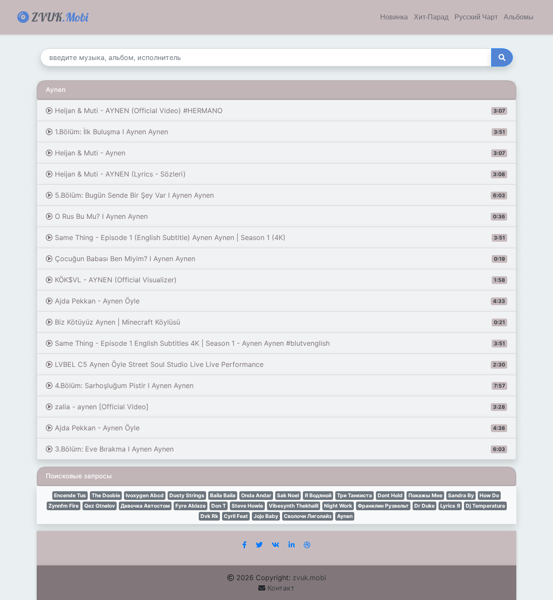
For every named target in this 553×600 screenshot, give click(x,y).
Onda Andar (256, 495)
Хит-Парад (431, 17)
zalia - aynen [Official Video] (279, 406)
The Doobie (106, 495)
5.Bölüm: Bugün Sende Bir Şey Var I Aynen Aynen (279, 195)
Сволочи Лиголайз (307, 516)
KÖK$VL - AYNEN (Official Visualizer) (279, 279)
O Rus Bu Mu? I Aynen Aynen (279, 216)
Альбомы (519, 17)
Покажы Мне (425, 495)
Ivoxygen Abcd (145, 495)
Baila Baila (222, 495)
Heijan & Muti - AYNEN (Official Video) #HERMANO (279, 110)
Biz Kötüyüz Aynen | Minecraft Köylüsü (279, 322)
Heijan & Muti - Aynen (279, 152)
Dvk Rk (209, 516)
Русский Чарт (476, 17)
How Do (489, 495)
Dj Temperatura (485, 505)
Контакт (281, 588)
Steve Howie (247, 505)
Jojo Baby (266, 516)
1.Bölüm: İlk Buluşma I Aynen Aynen (279, 131)
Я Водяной (318, 495)
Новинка (394, 17)
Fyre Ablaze (190, 505)
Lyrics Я (450, 505)
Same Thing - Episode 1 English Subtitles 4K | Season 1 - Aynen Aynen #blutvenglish (279, 343)
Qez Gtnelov (99, 505)
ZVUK (58, 17)
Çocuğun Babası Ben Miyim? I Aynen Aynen (279, 258)
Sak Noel (288, 495)
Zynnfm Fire (63, 505)
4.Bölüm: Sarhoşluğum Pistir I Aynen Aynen (279, 385)
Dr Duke (424, 505)
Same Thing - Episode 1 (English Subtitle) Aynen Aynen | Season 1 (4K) (279, 237)
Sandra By (461, 495)
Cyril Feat (236, 516)
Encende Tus (70, 495)
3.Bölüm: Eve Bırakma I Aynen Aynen (279, 449)
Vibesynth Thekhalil (293, 505)
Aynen (345, 516)
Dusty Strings (186, 495)
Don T (218, 505)
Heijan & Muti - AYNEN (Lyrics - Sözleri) (279, 174)
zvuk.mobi (309, 577)
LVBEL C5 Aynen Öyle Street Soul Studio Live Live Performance (279, 364)
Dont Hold (390, 495)
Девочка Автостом (145, 505)
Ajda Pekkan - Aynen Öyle (279, 301)
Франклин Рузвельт (383, 505)
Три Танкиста (354, 495)
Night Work (338, 505)
